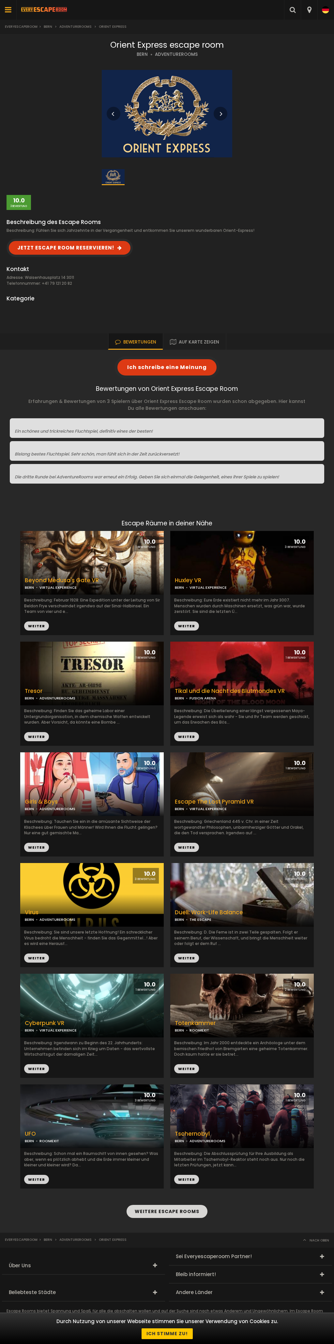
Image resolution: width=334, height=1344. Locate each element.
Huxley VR (188, 580)
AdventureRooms (75, 26)
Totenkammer (195, 1023)
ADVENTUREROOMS (176, 54)
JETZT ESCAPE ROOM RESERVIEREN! (65, 247)
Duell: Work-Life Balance (209, 912)
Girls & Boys (41, 801)
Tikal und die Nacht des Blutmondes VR (230, 691)
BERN (142, 54)
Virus (31, 912)
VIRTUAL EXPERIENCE (208, 587)
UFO (30, 1133)
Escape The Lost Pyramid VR (214, 801)
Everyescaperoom (21, 26)
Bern (48, 26)
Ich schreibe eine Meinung (167, 367)
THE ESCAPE (200, 919)
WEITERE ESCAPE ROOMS (167, 1211)
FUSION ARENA (203, 698)
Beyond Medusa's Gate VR (62, 580)
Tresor (33, 691)
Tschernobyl (192, 1133)
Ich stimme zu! (167, 1333)
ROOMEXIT (199, 1030)
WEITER (186, 626)
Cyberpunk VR (44, 1023)
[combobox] (309, 10)
